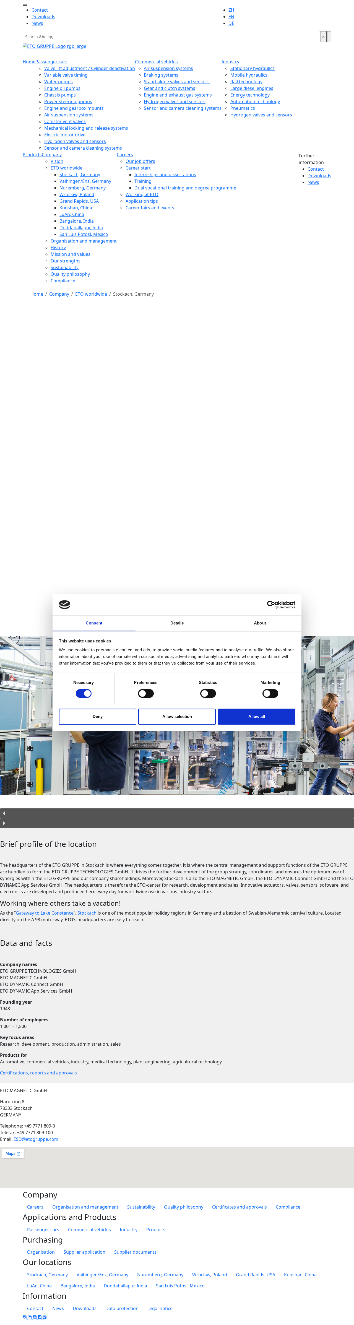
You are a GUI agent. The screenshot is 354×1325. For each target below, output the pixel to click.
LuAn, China (71, 214)
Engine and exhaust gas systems (178, 95)
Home (29, 62)
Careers (125, 155)
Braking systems (161, 75)
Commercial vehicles (156, 62)
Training (143, 181)
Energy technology (250, 95)
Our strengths (65, 261)
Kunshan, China (75, 208)
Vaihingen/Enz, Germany (85, 181)
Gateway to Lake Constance (45, 913)
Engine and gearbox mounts (74, 108)
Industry (230, 62)
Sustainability (65, 267)
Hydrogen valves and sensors (75, 141)
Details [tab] (177, 623)
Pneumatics (242, 108)
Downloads (43, 17)
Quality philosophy (70, 274)
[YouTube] (35, 1317)
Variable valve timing (66, 75)
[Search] (329, 36)
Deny (98, 716)
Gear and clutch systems (169, 88)
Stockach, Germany (79, 174)
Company (52, 155)
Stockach (87, 913)
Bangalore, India (76, 221)
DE (231, 23)
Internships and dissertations (165, 174)
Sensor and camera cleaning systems (83, 148)
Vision (57, 161)
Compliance (63, 281)
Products (32, 155)
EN (231, 17)
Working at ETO (142, 194)
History (58, 247)
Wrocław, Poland (76, 194)
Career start (138, 168)
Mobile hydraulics (248, 75)
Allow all (256, 716)
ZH (231, 10)
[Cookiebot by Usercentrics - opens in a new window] (271, 604)
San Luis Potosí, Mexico (83, 234)
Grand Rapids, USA (79, 201)
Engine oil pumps (62, 88)
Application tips (142, 201)
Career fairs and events (150, 208)
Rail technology (246, 82)
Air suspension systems (68, 115)
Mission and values (70, 254)
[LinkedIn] (30, 1317)
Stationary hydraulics (252, 68)
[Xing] (44, 1317)
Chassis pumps (60, 95)
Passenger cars (51, 62)
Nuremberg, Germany (82, 188)
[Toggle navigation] (25, 5)
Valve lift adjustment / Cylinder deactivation (89, 68)
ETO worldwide (66, 168)
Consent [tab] (94, 623)
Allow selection (177, 716)
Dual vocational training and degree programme (185, 188)
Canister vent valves (65, 121)
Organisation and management (84, 241)
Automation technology (255, 101)
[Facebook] (40, 1317)
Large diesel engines (251, 88)
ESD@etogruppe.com (36, 1139)
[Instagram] (25, 1317)
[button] (177, 813)
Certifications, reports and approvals (38, 1073)
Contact (40, 10)
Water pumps (58, 82)
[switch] (146, 693)
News (37, 23)
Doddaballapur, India (81, 228)
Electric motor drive (64, 135)
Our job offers (140, 161)
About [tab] (260, 623)
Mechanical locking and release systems (86, 128)
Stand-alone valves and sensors (177, 82)
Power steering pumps (68, 101)
